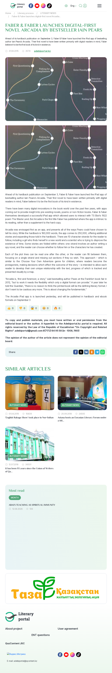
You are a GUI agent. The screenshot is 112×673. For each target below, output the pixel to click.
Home (8, 13)
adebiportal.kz (42, 51)
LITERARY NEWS (48, 13)
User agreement (68, 628)
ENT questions (41, 634)
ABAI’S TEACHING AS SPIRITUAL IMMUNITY (32, 505)
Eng (73, 5)
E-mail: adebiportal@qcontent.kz (22, 661)
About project (13, 628)
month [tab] (15, 497)
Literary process (26, 13)
